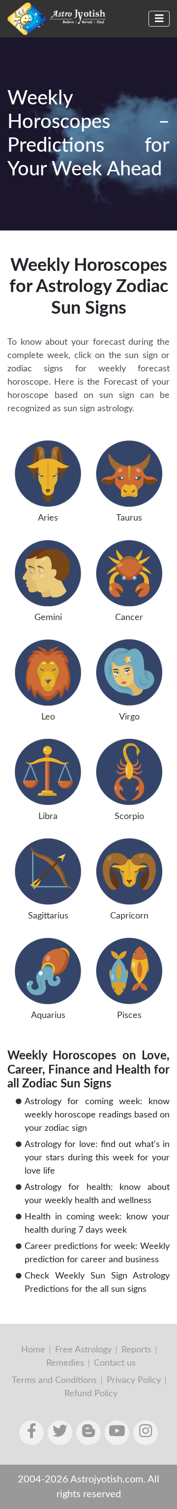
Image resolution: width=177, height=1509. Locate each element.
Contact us (115, 1363)
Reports (136, 1349)
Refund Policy (91, 1393)
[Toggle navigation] (159, 19)
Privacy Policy (134, 1380)
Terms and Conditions (54, 1380)
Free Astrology (83, 1349)
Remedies (65, 1363)
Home (33, 1349)
